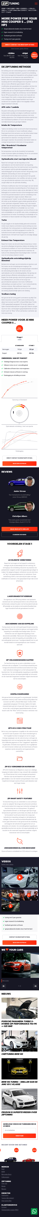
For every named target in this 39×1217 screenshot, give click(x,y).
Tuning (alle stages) (8, 1198)
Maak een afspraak (19, 463)
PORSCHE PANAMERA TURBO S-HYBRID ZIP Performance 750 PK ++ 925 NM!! (19, 1024)
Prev (4, 986)
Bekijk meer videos (7, 864)
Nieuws (4, 1189)
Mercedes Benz (6, 1174)
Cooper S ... (24, 8)
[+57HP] (10, 1160)
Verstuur (19, 1136)
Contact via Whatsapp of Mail (19, 937)
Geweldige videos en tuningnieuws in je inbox (19, 1125)
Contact (4, 1207)
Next (35, 986)
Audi (3, 1169)
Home (3, 8)
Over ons (4, 1183)
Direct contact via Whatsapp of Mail (19, 45)
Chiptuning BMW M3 (12, 1054)
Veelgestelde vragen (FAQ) (10, 1210)
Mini (17, 8)
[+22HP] (28, 1160)
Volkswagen (5, 1177)
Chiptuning (11, 8)
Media (3, 1186)
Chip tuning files (7, 1201)
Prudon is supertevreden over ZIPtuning (19, 1113)
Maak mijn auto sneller (19, 529)
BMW (3, 1172)
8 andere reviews (19, 535)
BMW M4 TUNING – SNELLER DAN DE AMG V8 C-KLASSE (20, 1083)
